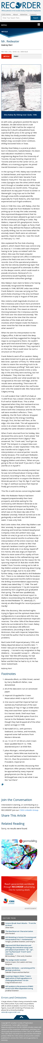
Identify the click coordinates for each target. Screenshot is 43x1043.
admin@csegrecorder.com (10, 1012)
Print (16, 56)
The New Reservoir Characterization (19, 931)
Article (6, 56)
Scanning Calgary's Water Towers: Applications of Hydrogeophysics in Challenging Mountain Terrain (18, 978)
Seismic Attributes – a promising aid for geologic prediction (20, 969)
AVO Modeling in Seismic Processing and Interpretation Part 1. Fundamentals (20, 938)
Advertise (23, 14)
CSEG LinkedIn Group (28, 810)
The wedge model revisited (15, 960)
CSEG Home (6, 14)
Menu (4, 25)
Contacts (33, 14)
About (15, 14)
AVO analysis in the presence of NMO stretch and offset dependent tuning (19, 987)
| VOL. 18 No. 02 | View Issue (14, 52)
